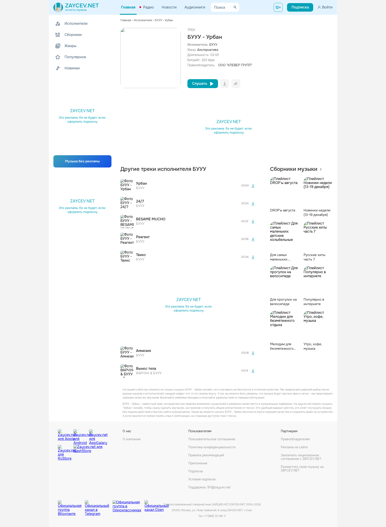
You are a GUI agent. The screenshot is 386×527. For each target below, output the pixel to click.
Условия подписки (202, 479)
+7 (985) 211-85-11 (215, 516)
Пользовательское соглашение (211, 439)
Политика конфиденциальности (211, 447)
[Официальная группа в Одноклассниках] (129, 504)
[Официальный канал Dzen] (157, 504)
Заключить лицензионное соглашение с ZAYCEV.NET (301, 457)
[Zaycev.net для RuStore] (64, 453)
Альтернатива (207, 50)
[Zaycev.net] (76, 7)
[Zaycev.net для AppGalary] (96, 436)
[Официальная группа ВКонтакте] (71, 504)
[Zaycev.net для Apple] (64, 436)
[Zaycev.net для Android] (80, 436)
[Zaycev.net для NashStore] (88, 453)
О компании (132, 439)
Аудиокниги (195, 7)
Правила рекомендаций (206, 455)
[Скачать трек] (253, 185)
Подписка (195, 471)
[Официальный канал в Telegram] (99, 504)
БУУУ (213, 45)
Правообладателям (295, 439)
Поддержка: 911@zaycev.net (209, 487)
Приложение (197, 463)
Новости (169, 7)
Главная (128, 7)
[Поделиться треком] (235, 83)
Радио (148, 7)
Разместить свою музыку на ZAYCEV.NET (302, 468)
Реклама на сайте (294, 447)
